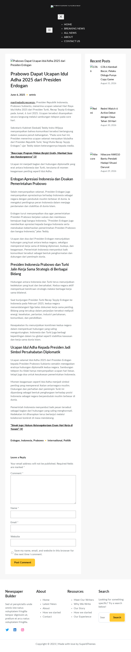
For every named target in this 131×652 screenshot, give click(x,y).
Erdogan (15, 440)
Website (15, 536)
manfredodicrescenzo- (23, 102)
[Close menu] (61, 17)
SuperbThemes (87, 644)
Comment (17, 473)
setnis (32, 95)
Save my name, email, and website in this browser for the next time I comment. (44, 552)
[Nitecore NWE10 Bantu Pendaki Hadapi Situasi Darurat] (94, 175)
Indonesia (26, 440)
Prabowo (38, 440)
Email (14, 522)
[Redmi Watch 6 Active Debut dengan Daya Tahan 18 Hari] (94, 129)
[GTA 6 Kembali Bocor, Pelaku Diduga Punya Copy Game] (94, 86)
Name (15, 508)
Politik (67, 440)
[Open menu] (49, 30)
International (55, 440)
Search (117, 617)
